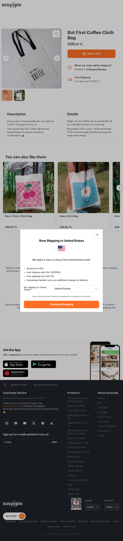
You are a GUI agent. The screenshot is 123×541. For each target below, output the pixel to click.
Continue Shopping (61, 304)
